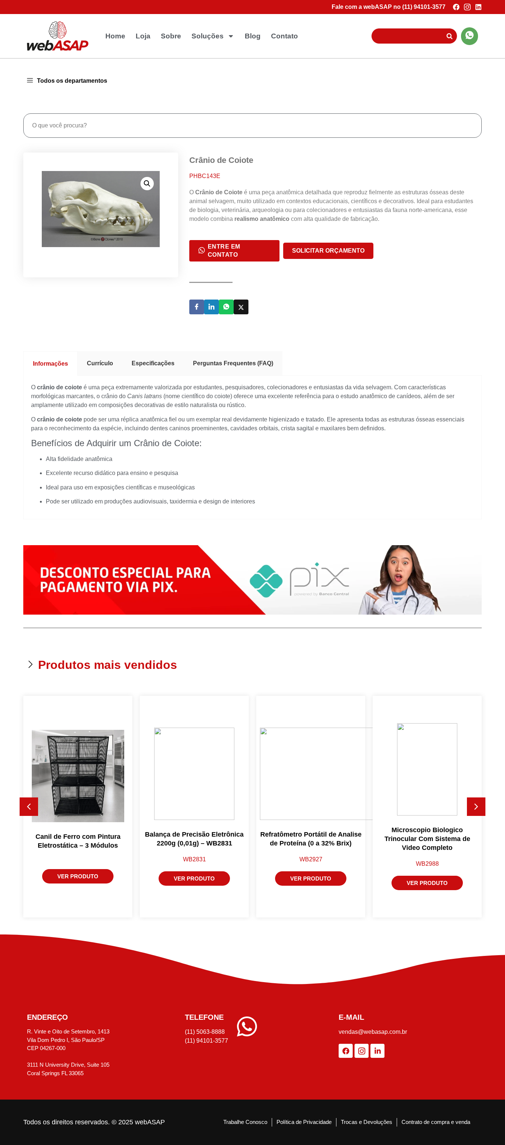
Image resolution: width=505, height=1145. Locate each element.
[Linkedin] (478, 7)
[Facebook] (456, 7)
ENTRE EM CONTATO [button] (224, 250)
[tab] (50, 363)
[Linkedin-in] (377, 1051)
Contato (284, 36)
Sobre (171, 36)
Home (115, 36)
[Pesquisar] (449, 36)
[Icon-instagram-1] (467, 7)
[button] (147, 183)
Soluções (208, 36)
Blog (253, 36)
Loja (143, 36)
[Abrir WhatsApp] (486, 1126)
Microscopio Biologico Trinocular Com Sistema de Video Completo (427, 838)
